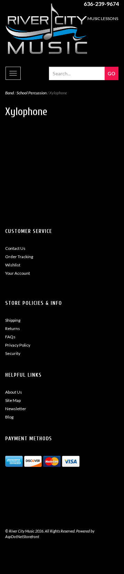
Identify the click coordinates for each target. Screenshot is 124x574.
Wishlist (12, 264)
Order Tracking (19, 256)
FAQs (10, 336)
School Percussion (31, 92)
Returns (12, 328)
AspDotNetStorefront (22, 536)
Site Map (13, 400)
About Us (13, 392)
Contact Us (15, 248)
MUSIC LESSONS (102, 18)
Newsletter (15, 408)
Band (9, 92)
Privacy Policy (17, 345)
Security (12, 353)
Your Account (17, 273)
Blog (9, 417)
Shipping (12, 320)
